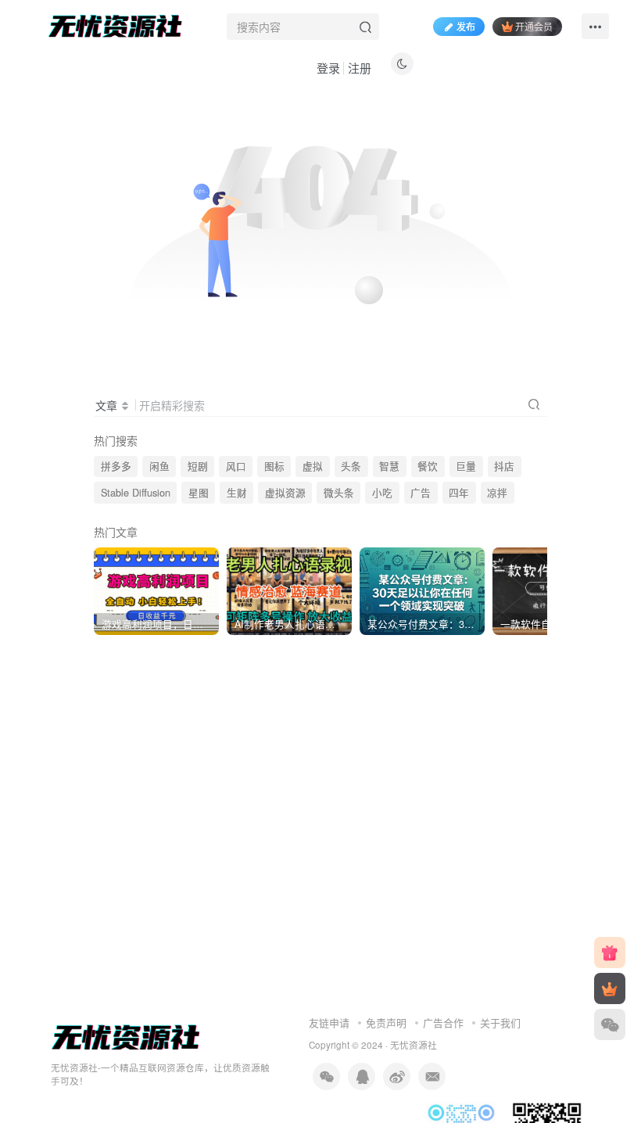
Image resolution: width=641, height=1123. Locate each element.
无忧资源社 (413, 1045)
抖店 (504, 466)
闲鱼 (159, 466)
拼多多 (116, 466)
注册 (359, 67)
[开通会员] (609, 988)
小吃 (382, 493)
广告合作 (443, 1022)
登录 (328, 67)
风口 (236, 466)
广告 (420, 493)
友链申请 (329, 1022)
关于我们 (500, 1022)
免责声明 (386, 1022)
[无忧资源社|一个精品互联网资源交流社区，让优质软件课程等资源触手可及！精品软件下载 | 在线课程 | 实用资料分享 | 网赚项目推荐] (126, 1036)
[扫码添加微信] (609, 1024)
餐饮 (427, 466)
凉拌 (497, 493)
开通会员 (534, 26)
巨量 (466, 466)
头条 (351, 466)
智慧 (389, 466)
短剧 (198, 466)
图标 (274, 466)
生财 (237, 493)
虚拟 (313, 466)
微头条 (339, 493)
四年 (459, 493)
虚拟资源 (285, 493)
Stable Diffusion (135, 493)
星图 (198, 493)
